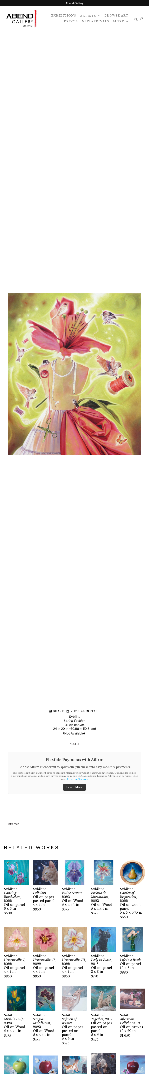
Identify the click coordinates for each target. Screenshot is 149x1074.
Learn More (74, 787)
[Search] (136, 19)
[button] (90, 15)
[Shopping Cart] (141, 18)
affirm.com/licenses (76, 779)
